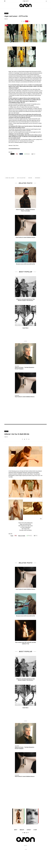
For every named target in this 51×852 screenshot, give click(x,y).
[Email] (29, 21)
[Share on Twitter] (24, 21)
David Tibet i (25, 328)
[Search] (46, 1)
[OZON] (25, 841)
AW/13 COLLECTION (21, 177)
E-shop (35, 829)
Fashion (6, 13)
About (15, 829)
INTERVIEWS (37, 177)
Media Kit (22, 829)
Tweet (11, 535)
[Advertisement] (25, 164)
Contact (29, 829)
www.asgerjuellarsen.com (14, 148)
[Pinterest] (27, 439)
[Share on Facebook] (22, 21)
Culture (17, 366)
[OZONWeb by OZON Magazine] (25, 5)
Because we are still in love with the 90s (25, 264)
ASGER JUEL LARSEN (10, 177)
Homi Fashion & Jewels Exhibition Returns (25, 237)
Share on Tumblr (21, 535)
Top (26, 849)
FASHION (30, 177)
